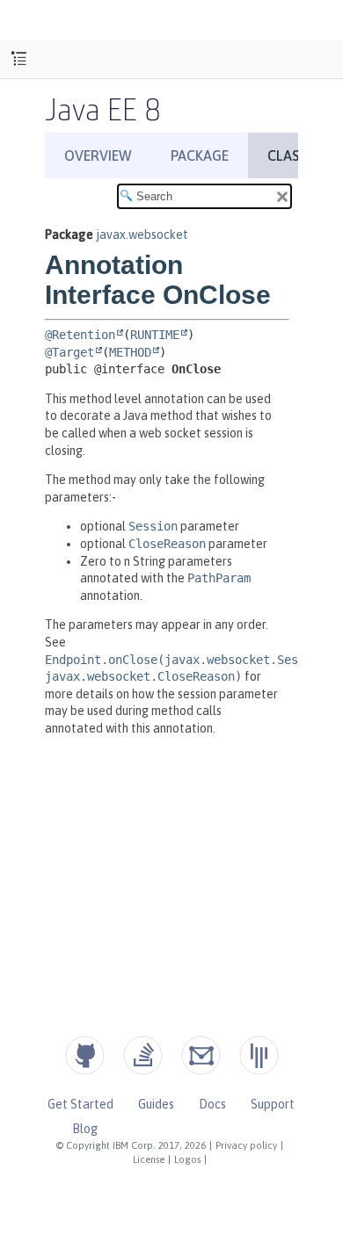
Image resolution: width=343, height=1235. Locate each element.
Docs (212, 1104)
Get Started (80, 1104)
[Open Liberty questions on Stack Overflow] (143, 1055)
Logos (187, 1159)
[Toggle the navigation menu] (19, 59)
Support (273, 1104)
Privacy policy (246, 1145)
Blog (85, 1129)
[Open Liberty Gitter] (259, 1055)
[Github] (85, 1055)
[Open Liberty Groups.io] (201, 1055)
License (148, 1159)
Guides (156, 1104)
